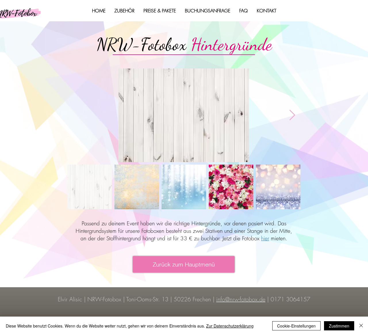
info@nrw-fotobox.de (240, 299)
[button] (124, 10)
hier (265, 238)
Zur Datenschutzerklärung (230, 326)
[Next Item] (292, 115)
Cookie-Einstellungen (296, 326)
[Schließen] (361, 325)
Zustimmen (339, 326)
